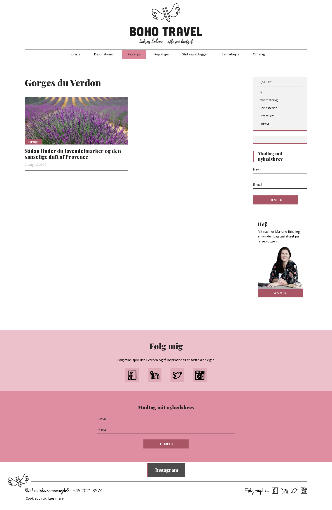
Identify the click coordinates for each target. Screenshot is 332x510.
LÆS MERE (280, 293)
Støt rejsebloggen (195, 54)
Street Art (267, 116)
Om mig (259, 54)
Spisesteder (268, 108)
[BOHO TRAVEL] (166, 24)
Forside (75, 54)
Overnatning (269, 100)
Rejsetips (134, 54)
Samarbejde (230, 54)
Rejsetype (161, 54)
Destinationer (104, 54)
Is (261, 92)
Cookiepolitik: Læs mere (44, 498)
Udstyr (264, 124)
